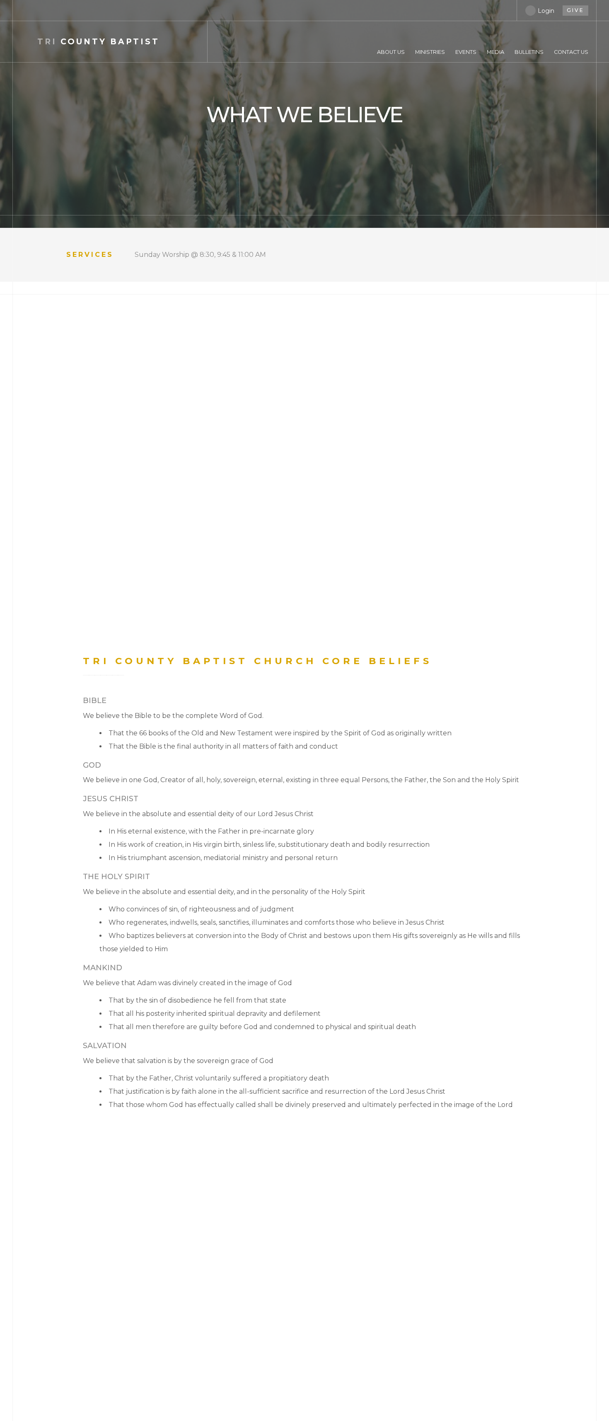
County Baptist (98, 41)
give (575, 10)
